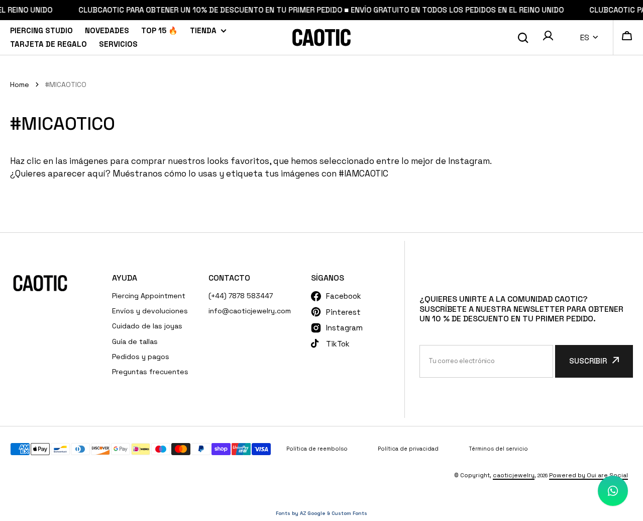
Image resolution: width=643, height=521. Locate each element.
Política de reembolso (317, 448)
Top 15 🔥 (159, 30)
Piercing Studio (41, 30)
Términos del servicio (498, 448)
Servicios (118, 44)
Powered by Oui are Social (588, 475)
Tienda (203, 30)
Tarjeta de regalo (48, 44)
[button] (548, 37)
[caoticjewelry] (321, 37)
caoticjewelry (513, 475)
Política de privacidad (408, 448)
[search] (523, 38)
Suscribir (588, 361)
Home (19, 84)
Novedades (107, 30)
